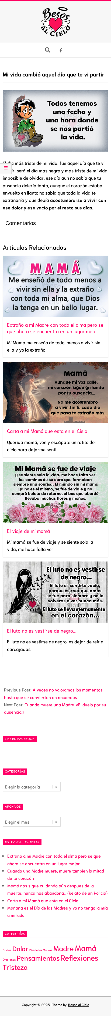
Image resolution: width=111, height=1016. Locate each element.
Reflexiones (79, 957)
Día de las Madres (40, 950)
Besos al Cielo (78, 1004)
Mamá (85, 948)
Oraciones (9, 959)
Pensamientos (38, 957)
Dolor (20, 948)
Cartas (7, 950)
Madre (63, 947)
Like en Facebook (19, 739)
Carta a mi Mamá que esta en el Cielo (42, 900)
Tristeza (15, 966)
